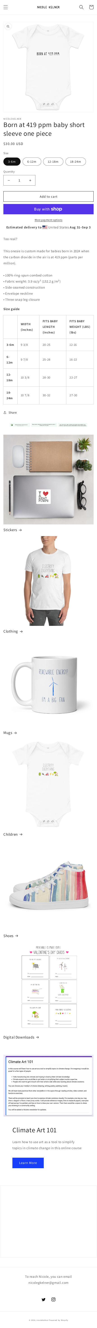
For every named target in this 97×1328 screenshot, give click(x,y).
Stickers (10, 529)
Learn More (28, 1163)
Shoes (8, 935)
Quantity (9, 171)
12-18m (53, 162)
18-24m (75, 162)
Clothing (10, 631)
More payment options (48, 219)
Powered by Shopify (58, 1320)
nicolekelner (42, 1320)
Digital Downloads (18, 1037)
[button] (6, 7)
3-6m (12, 162)
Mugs (7, 732)
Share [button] (13, 412)
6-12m (32, 162)
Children (10, 834)
